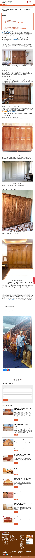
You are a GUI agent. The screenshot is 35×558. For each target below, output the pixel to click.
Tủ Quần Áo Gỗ (22, 538)
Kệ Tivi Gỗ (21, 543)
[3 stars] (7, 387)
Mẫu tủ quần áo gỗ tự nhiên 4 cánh (12, 111)
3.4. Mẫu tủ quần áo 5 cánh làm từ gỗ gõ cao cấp (12, 27)
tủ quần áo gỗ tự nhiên (15, 39)
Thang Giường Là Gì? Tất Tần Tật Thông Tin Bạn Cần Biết (22, 425)
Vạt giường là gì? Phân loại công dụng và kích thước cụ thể (23, 439)
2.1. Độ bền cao (7, 19)
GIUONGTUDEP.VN (11, 299)
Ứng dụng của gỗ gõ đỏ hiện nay (21, 467)
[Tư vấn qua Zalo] (34, 283)
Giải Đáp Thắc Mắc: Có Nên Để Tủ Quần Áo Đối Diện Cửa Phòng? (23, 504)
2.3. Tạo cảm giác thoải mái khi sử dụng (10, 21)
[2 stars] (5, 387)
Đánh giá (5, 400)
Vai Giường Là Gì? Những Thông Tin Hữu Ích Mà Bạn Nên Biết (22, 409)
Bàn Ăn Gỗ (21, 544)
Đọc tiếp (16, 434)
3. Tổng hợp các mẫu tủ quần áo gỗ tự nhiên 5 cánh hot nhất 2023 (13, 22)
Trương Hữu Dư (5, 368)
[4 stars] (8, 387)
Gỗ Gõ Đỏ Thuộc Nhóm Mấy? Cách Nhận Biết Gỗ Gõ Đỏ (22, 491)
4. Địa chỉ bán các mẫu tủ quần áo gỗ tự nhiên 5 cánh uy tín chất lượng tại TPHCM (15, 28)
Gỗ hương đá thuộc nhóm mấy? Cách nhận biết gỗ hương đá (22, 455)
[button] (30, 4)
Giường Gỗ (21, 537)
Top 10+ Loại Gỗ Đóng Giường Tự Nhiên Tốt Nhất (22, 516)
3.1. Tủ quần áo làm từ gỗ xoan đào (10, 23)
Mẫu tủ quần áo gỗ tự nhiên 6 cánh (12, 238)
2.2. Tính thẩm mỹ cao (8, 20)
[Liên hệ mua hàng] (34, 278)
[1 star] (4, 387)
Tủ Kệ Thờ (21, 546)
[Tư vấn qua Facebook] (34, 280)
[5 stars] (9, 387)
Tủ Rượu (21, 545)
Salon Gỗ (21, 541)
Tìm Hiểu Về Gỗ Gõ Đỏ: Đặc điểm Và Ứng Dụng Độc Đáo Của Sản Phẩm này (22, 479)
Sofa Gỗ (21, 542)
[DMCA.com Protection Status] (28, 551)
